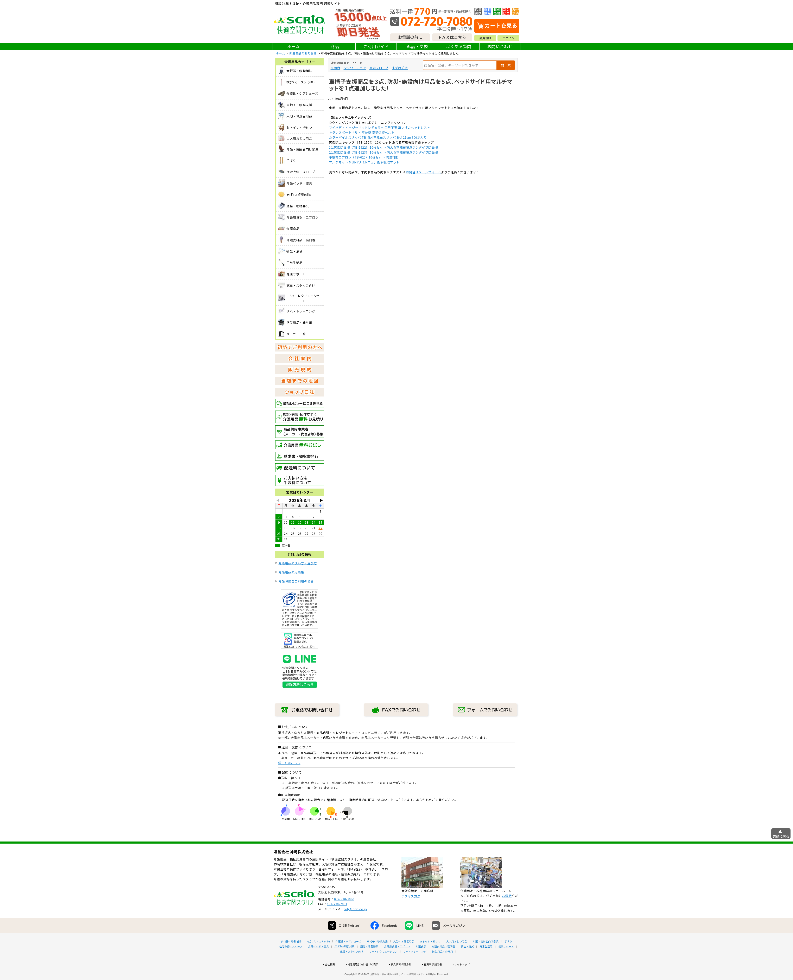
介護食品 (421, 946)
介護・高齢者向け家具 (486, 941)
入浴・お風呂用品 (403, 941)
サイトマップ (462, 964)
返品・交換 (417, 46)
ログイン (508, 38)
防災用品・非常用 (442, 951)
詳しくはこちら (289, 763)
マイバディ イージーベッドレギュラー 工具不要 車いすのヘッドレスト (379, 127)
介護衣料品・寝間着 (443, 946)
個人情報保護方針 (401, 964)
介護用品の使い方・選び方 (298, 563)
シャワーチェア (355, 68)
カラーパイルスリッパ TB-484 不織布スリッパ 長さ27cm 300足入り (378, 137)
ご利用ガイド (376, 46)
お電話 (507, 896)
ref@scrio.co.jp (355, 909)
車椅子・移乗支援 (377, 941)
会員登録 (485, 38)
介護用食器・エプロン (397, 946)
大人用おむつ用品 (456, 941)
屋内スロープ (378, 68)
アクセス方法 (410, 896)
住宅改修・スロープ (291, 946)
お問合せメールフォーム (423, 172)
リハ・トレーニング (415, 951)
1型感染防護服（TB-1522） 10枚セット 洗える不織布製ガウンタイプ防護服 (383, 147)
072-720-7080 (344, 899)
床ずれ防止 (400, 68)
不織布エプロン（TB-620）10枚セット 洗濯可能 (364, 157)
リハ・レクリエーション (383, 951)
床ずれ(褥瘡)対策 (345, 946)
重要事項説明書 (433, 964)
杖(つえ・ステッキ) (318, 941)
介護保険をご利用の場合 (296, 581)
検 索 (506, 65)
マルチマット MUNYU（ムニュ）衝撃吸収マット (364, 162)
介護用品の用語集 (291, 572)
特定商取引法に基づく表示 (363, 964)
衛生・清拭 (467, 946)
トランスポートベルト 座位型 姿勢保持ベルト (361, 132)
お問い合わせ (500, 46)
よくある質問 (458, 46)
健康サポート (506, 946)
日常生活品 (486, 946)
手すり (508, 941)
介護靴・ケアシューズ (348, 941)
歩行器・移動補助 (291, 941)
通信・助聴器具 (369, 946)
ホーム (293, 46)
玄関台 (335, 68)
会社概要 (330, 964)
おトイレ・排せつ (430, 941)
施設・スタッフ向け (351, 951)
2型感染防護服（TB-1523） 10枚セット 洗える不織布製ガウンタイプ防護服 (383, 152)
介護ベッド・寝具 (318, 946)
